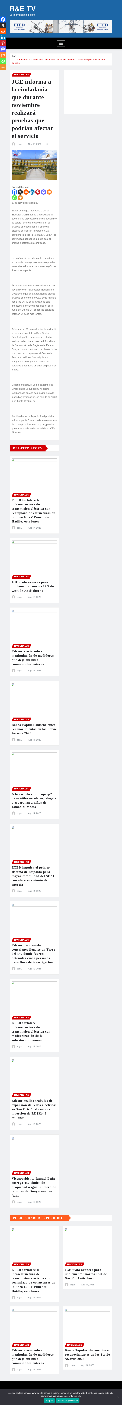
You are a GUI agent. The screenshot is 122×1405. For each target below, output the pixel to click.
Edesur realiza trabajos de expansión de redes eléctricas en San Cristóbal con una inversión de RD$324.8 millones (34, 1109)
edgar (19, 143)
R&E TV (23, 8)
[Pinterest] (37, 192)
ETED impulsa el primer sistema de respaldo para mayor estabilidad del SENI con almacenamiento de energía (33, 876)
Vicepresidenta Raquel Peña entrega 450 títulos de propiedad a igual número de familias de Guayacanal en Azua (34, 1187)
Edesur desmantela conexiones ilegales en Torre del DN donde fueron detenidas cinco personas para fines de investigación (33, 953)
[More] (20, 197)
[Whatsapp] (14, 197)
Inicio (14, 56)
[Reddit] (26, 192)
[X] (20, 192)
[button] (70, 93)
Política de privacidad (68, 1400)
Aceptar (49, 1400)
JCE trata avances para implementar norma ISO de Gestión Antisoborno (33, 586)
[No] (118, 1397)
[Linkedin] (32, 192)
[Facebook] (14, 192)
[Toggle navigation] (61, 43)
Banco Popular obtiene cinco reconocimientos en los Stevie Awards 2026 (34, 729)
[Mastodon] (43, 192)
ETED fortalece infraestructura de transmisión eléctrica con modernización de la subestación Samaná (31, 1031)
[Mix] (49, 192)
